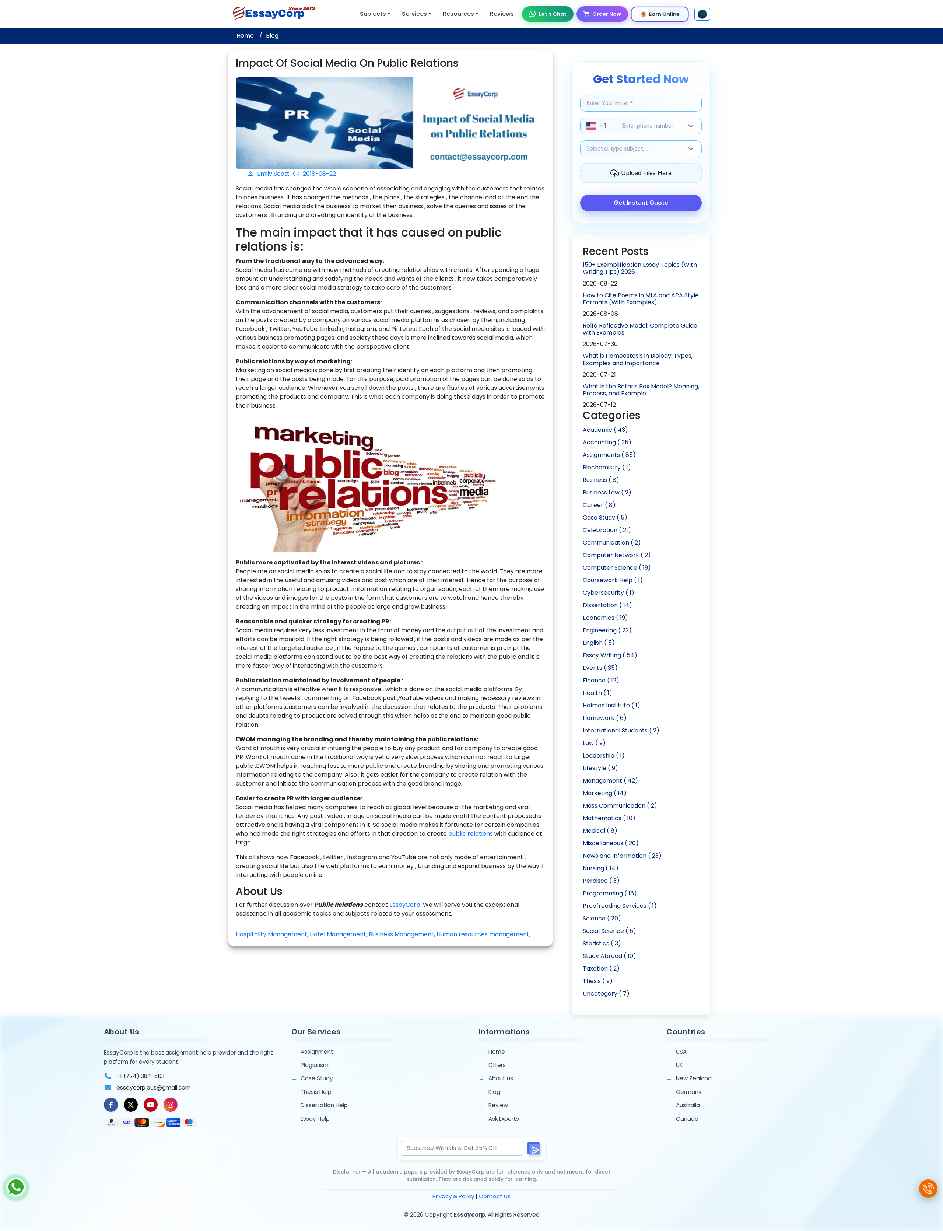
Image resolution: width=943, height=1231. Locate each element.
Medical (600, 830)
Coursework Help (613, 580)
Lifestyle (600, 768)
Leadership (604, 755)
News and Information (622, 855)
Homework (605, 718)
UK (679, 1065)
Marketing (605, 793)
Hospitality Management (271, 934)
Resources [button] (458, 14)
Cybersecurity (608, 592)
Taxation (601, 968)
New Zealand (694, 1078)
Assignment (317, 1052)
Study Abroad (609, 956)
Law (594, 743)
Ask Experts (503, 1119)
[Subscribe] (534, 1148)
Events (600, 668)
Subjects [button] (373, 14)
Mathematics (609, 818)
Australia (688, 1105)
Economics (605, 617)
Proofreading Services (620, 906)
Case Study (605, 517)
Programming (610, 893)
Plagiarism (315, 1065)
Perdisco (601, 881)
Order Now (606, 14)
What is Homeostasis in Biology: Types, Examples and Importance (638, 359)
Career (599, 505)
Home (245, 35)
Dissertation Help (324, 1105)
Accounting (607, 442)
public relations (470, 833)
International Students (621, 730)
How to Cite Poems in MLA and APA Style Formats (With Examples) (641, 299)
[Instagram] (171, 1105)
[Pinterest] (151, 1105)
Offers (497, 1065)
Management (610, 780)
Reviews (502, 14)
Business (601, 480)
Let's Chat (553, 14)
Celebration (607, 530)
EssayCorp (404, 904)
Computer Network (617, 555)
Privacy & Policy (453, 1196)
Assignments (609, 455)
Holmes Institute (611, 705)
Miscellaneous (611, 843)
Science (602, 918)
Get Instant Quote (641, 202)
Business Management (401, 934)
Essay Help (315, 1119)
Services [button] (414, 14)
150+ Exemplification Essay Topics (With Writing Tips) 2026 (640, 268)
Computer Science (617, 567)
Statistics (602, 943)
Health (597, 693)
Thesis (598, 981)
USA (681, 1052)
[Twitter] (131, 1105)
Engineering (607, 630)
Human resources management (483, 934)
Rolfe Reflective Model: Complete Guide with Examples (640, 329)
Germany (689, 1092)
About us (500, 1078)
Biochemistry (607, 467)
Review (498, 1105)
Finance (601, 680)
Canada (687, 1119)
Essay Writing (610, 655)
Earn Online (664, 14)
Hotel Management (338, 934)
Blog (272, 35)
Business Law (607, 492)
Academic (605, 430)
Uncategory (606, 993)
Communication (612, 542)
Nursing (600, 868)
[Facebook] (111, 1105)
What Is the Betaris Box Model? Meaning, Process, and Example (641, 390)
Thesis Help (316, 1092)
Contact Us (495, 1196)
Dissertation (607, 605)
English (599, 643)
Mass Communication (620, 805)
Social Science (609, 931)
